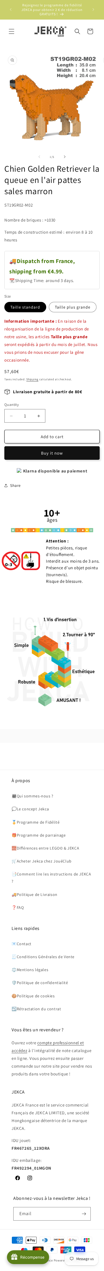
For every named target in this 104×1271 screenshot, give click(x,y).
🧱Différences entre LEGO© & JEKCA (45, 848)
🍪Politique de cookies (33, 995)
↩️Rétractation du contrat (36, 1008)
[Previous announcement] (10, 9)
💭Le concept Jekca (30, 809)
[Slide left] (39, 156)
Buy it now (52, 453)
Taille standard (25, 307)
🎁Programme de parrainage (39, 835)
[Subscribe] (84, 1214)
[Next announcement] (93, 9)
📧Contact (21, 943)
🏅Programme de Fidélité (36, 822)
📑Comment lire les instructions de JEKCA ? (51, 877)
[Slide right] (64, 156)
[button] (11, 31)
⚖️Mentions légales (30, 969)
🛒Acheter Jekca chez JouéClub (42, 861)
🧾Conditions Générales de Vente (43, 956)
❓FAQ (18, 907)
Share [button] (15, 485)
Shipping (32, 379)
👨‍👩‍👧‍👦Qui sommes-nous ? (32, 796)
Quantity (11, 404)
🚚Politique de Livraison (34, 894)
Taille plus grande (72, 307)
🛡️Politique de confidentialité (40, 982)
